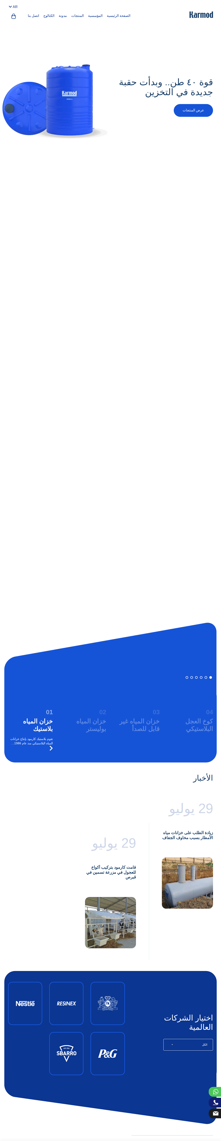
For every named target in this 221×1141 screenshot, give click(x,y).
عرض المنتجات (193, 110)
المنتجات (77, 16)
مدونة (63, 16)
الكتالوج (48, 16)
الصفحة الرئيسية (118, 16)
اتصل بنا (33, 16)
